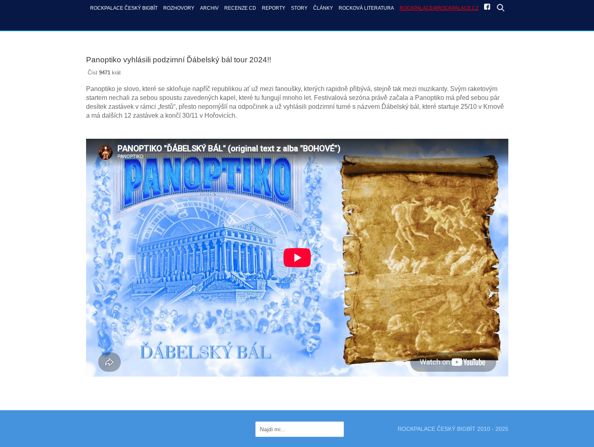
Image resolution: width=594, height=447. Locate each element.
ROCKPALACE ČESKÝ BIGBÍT (124, 8)
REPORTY (273, 8)
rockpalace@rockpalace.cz (439, 8)
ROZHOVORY (178, 8)
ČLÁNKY (323, 8)
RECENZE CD (240, 8)
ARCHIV (209, 8)
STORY (299, 8)
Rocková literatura (366, 8)
